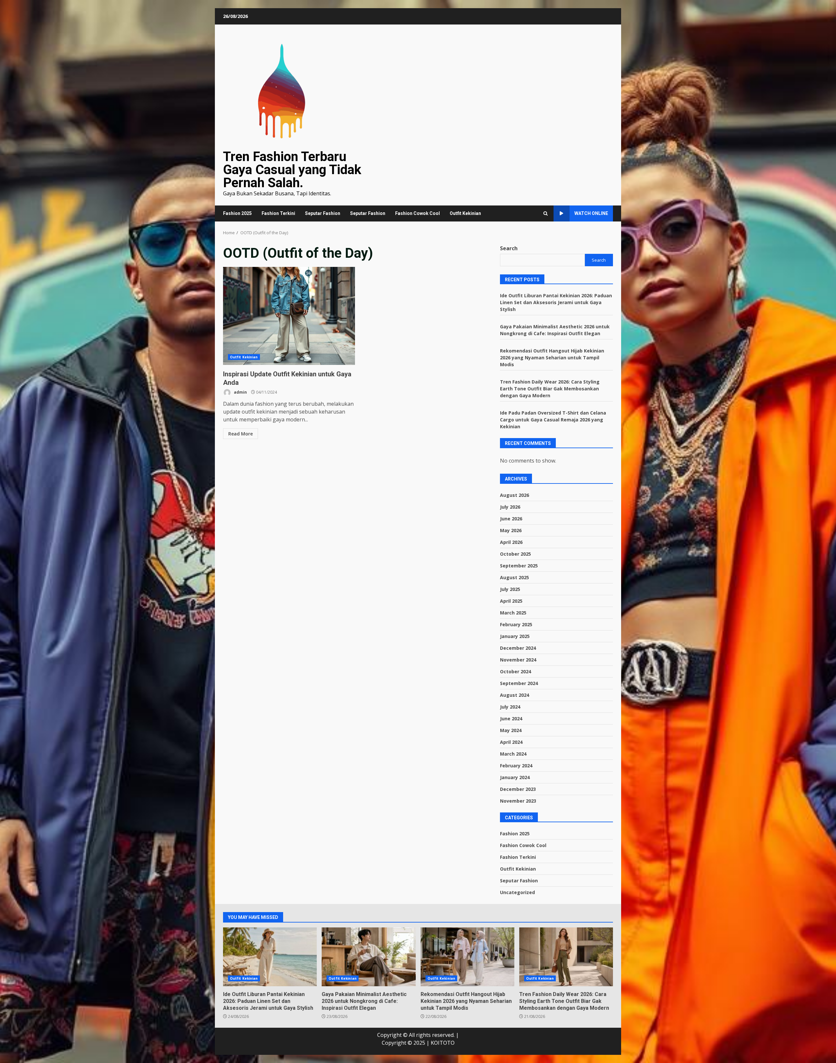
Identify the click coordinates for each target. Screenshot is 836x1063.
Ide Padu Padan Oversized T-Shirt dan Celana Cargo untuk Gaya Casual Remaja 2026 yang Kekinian (553, 420)
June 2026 (511, 518)
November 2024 (518, 660)
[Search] (545, 213)
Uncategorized (517, 892)
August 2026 (514, 495)
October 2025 (515, 554)
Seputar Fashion (322, 213)
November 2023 (518, 801)
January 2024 (515, 777)
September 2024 (519, 683)
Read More (240, 434)
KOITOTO (443, 1042)
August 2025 (514, 577)
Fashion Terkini (278, 213)
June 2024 (511, 718)
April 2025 (511, 601)
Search (509, 248)
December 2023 (518, 789)
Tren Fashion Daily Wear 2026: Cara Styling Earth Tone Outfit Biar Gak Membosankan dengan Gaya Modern (550, 389)
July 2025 (510, 589)
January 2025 (515, 636)
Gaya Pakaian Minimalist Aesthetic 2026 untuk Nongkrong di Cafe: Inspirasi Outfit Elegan (368, 956)
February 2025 (516, 624)
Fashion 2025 (237, 213)
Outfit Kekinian (465, 213)
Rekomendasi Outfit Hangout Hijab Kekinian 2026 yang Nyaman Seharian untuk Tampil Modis (552, 358)
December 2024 (518, 648)
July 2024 (510, 707)
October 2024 (515, 671)
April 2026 (511, 542)
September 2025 (519, 566)
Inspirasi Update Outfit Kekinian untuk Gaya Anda (289, 316)
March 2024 (513, 754)
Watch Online (591, 213)
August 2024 (514, 695)
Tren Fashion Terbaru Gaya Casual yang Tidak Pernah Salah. (292, 169)
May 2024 (511, 730)
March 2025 (513, 613)
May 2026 (511, 530)
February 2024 (516, 765)
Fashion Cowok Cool (417, 213)
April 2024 (511, 742)
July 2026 (510, 507)
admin (240, 392)
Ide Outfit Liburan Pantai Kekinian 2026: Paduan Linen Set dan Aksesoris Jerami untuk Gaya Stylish (556, 302)
